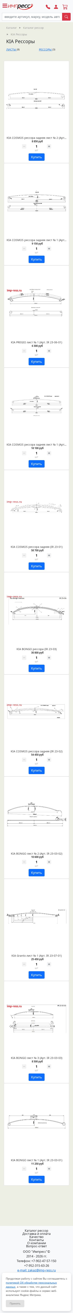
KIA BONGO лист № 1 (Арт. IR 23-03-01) (36, 1160)
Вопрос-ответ (36, 1246)
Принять (15, 1303)
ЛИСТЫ (11, 49)
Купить (36, 157)
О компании (36, 1243)
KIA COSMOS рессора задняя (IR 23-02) (36, 751)
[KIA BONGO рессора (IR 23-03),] (36, 610)
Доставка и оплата (36, 1234)
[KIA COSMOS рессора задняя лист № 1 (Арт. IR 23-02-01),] (36, 405)
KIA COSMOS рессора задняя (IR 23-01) (36, 547)
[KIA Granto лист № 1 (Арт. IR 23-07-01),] (36, 916)
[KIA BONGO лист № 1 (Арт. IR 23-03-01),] (36, 1121)
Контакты (36, 1240)
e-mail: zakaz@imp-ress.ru (36, 1270)
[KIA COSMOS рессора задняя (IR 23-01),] (36, 507)
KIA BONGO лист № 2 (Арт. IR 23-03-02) (36, 853)
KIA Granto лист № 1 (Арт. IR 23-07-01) (36, 955)
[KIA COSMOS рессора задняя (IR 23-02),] (36, 712)
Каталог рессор (36, 1230)
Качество (36, 1237)
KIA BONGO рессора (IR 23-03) (37, 649)
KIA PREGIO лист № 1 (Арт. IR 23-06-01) (36, 342)
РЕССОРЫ (45, 49)
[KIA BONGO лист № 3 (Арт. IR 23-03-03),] (36, 1018)
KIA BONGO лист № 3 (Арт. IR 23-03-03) (36, 1058)
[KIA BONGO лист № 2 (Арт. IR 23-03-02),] (36, 814)
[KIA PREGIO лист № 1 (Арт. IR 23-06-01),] (36, 303)
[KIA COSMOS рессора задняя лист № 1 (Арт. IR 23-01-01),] (36, 201)
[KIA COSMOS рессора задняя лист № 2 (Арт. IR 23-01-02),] (36, 98)
